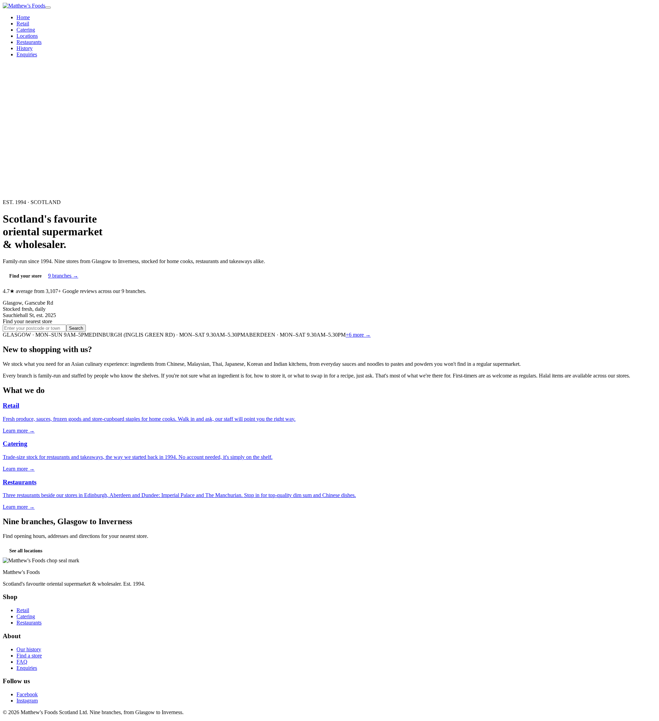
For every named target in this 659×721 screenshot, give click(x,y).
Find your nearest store (27, 321)
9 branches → (63, 276)
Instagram (27, 700)
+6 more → (358, 335)
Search (76, 328)
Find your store (25, 276)
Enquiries (26, 54)
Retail (22, 23)
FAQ (21, 662)
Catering (25, 30)
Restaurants (29, 42)
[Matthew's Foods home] (24, 6)
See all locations (25, 550)
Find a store (29, 655)
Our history (28, 649)
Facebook (27, 694)
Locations (27, 36)
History (24, 48)
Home (23, 17)
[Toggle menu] (48, 8)
